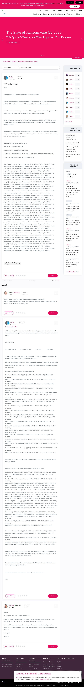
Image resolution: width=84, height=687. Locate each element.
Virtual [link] (74, 174)
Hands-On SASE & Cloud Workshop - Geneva (72, 265)
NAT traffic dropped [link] (32, 61)
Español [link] (59, 662)
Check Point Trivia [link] (20, 668)
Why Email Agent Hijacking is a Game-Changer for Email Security (73, 238)
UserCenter (69, 685)
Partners (69, 14)
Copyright (48, 685)
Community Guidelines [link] (7, 666)
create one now (44, 679)
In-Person (69, 201)
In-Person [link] (71, 176)
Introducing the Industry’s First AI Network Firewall (71, 137)
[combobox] (38, 67)
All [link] (69, 174)
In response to (11, 326)
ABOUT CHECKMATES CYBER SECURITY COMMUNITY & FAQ (57, 10)
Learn (45, 14)
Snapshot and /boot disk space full (73, 155)
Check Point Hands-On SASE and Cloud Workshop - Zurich (73, 223)
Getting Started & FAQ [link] (7, 664)
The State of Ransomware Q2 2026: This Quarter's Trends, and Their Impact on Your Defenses (73, 192)
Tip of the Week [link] (33, 668)
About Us (62, 685)
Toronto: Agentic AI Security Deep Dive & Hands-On (72, 209)
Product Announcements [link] (48, 666)
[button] (70, 2)
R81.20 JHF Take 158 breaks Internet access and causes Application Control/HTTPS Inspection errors (72, 147)
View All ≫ (68, 121)
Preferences (74, 6)
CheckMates (6, 61)
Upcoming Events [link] (47, 668)
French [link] (58, 664)
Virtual (68, 180)
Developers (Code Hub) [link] (48, 664)
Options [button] (58, 61)
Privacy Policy (56, 3)
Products (36, 14)
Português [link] (59, 668)
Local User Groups (57, 14)
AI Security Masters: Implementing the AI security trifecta (73, 252)
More (78, 14)
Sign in (18, 677)
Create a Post (77, 57)
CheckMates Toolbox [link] (48, 662)
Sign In (80, 10)
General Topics (22, 61)
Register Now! (13, 42)
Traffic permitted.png (11, 262)
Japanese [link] (59, 666)
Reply (52, 275)
